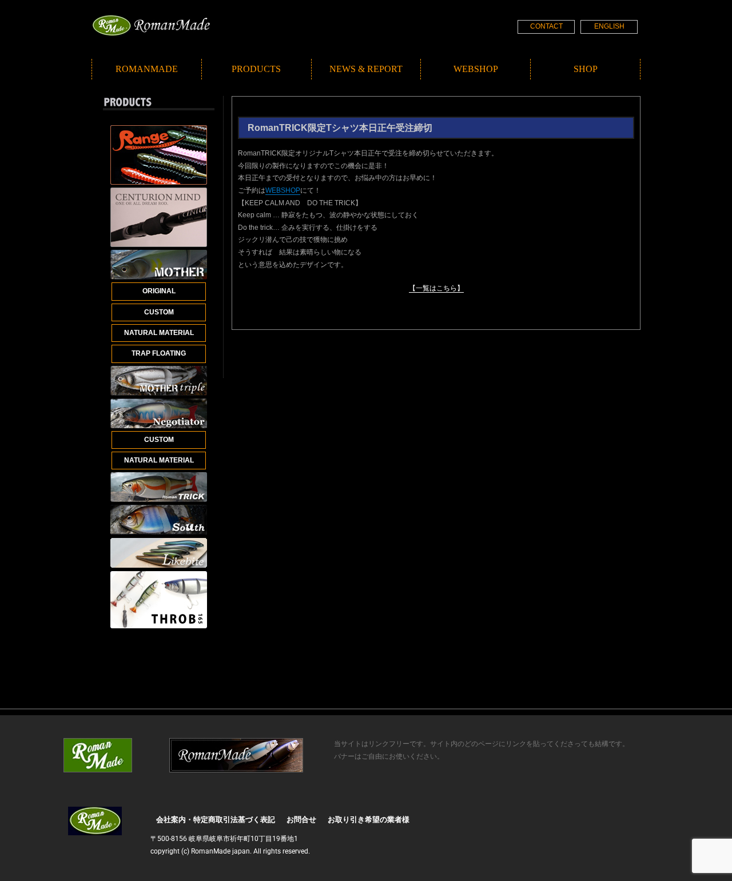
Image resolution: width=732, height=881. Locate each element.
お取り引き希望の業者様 (368, 819)
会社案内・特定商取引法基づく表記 (215, 819)
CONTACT (546, 26)
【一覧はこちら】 (436, 288)
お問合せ (301, 819)
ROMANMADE (147, 69)
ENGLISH (609, 26)
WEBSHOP (475, 69)
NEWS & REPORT (366, 69)
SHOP (586, 69)
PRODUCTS (256, 69)
